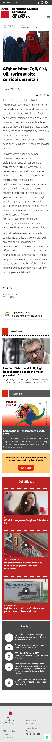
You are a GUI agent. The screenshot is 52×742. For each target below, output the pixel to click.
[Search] (17, 2)
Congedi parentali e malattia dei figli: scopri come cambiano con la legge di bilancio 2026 (31, 682)
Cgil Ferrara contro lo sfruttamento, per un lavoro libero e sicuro (24, 610)
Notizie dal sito (31, 728)
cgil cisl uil (13, 294)
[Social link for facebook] (39, 2)
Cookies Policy (8, 737)
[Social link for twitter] (35, 2)
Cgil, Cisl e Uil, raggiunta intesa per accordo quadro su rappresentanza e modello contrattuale (31, 637)
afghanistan (9, 297)
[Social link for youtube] (46, 2)
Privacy (5, 734)
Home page (7, 26)
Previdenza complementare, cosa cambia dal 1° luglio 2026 (29, 646)
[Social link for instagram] (42, 2)
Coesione (15, 28)
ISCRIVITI (26, 467)
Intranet (6, 2)
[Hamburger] (48, 17)
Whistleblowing (9, 731)
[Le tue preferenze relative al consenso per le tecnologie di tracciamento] (47, 737)
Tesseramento (31, 720)
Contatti (29, 717)
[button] (37, 95)
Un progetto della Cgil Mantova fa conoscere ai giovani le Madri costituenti (23, 565)
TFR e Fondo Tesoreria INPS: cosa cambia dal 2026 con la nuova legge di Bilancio (31, 655)
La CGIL (16, 26)
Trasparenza (30, 723)
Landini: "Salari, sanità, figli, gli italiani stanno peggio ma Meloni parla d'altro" (23, 372)
